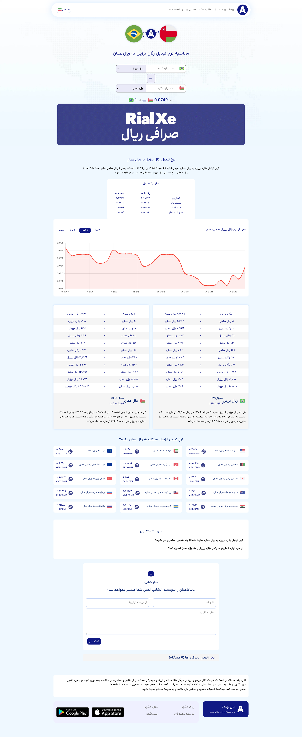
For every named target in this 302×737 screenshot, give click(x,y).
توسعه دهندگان (184, 714)
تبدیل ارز (191, 10)
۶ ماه (72, 230)
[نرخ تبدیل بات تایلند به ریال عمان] (71, 507)
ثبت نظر (94, 641)
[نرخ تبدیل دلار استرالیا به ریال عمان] (204, 493)
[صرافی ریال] (151, 124)
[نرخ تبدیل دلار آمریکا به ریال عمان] (204, 451)
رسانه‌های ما (175, 10)
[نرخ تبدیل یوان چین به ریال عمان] (71, 479)
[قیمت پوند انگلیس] (109, 464)
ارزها (232, 10)
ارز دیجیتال (220, 10)
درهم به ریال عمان (162, 450)
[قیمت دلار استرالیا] (242, 492)
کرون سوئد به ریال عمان (159, 506)
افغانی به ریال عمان (228, 464)
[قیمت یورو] (109, 451)
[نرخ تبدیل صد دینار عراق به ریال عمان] (203, 507)
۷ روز (97, 230)
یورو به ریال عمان (96, 450)
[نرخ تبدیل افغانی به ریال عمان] (203, 465)
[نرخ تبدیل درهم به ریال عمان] (137, 451)
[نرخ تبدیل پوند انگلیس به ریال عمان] (71, 465)
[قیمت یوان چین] (109, 478)
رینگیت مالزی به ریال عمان (158, 492)
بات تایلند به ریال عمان (93, 506)
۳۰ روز (85, 230)
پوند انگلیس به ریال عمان (92, 464)
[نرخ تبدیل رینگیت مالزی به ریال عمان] (137, 493)
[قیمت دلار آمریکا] (242, 451)
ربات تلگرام (187, 707)
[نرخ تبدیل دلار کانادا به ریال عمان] (137, 479)
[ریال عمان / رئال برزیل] (151, 78)
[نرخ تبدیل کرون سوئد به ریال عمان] (137, 507)
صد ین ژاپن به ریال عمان (225, 478)
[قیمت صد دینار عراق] (242, 506)
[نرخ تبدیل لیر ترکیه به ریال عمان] (137, 465)
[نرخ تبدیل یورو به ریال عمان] (70, 451)
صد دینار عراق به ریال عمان (224, 506)
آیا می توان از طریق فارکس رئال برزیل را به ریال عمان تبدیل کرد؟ (205, 548)
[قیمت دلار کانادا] (176, 478)
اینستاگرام (152, 714)
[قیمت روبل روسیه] (109, 492)
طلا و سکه (205, 10)
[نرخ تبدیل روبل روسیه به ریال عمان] (71, 493)
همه (61, 230)
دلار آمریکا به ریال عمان (226, 450)
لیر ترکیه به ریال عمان (160, 464)
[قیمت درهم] (176, 451)
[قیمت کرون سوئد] (176, 506)
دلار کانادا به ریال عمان (160, 478)
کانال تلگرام (151, 707)
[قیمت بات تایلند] (109, 506)
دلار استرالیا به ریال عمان (225, 492)
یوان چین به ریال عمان (93, 478)
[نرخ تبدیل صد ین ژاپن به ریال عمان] (203, 479)
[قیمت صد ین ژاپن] (242, 478)
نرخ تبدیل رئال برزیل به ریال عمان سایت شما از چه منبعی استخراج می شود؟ (199, 540)
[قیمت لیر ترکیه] (176, 464)
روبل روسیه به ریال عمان (92, 492)
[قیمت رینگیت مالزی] (176, 492)
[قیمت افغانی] (242, 464)
